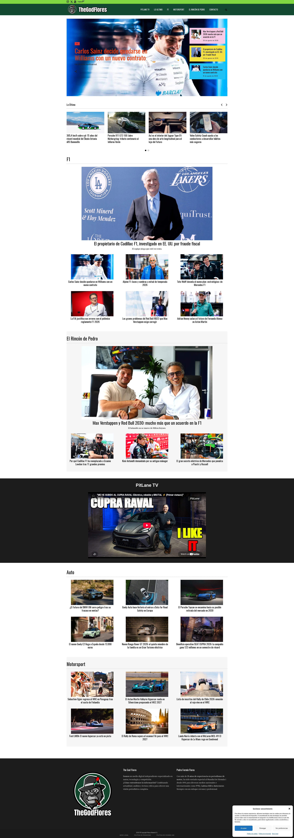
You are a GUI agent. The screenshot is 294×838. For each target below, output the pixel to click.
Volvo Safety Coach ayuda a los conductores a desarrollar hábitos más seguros (164, 139)
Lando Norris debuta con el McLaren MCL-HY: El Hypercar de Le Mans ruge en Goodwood (199, 737)
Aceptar (244, 828)
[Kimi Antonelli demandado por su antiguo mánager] (147, 445)
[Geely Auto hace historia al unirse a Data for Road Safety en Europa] (147, 592)
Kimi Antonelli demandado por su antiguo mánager (145, 461)
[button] (289, 809)
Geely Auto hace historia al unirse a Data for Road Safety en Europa (145, 608)
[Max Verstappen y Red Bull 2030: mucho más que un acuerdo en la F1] (147, 382)
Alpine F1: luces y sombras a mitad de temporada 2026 (145, 283)
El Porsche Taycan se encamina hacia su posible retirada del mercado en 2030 (199, 608)
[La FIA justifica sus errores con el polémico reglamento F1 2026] (92, 303)
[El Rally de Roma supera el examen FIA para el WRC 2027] (147, 721)
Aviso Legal (275, 834)
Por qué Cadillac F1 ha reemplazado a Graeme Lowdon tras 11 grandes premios (90, 462)
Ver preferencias (282, 828)
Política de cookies (252, 834)
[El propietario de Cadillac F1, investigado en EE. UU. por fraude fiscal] (147, 203)
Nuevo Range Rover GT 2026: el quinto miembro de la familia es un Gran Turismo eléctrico (145, 645)
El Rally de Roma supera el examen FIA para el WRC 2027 (145, 737)
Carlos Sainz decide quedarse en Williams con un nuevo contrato (111, 54)
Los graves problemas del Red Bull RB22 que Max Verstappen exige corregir (144, 320)
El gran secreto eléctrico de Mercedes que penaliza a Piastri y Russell (200, 462)
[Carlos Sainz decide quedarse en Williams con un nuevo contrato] (92, 266)
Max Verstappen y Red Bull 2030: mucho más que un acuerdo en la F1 (147, 423)
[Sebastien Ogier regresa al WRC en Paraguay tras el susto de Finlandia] (92, 684)
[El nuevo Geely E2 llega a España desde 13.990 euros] (92, 629)
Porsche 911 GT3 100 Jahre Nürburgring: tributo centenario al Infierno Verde (82, 139)
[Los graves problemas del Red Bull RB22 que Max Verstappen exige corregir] (147, 303)
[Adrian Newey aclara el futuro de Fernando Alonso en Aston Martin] (202, 303)
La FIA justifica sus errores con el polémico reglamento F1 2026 (90, 320)
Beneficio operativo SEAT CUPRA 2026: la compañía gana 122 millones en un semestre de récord (199, 645)
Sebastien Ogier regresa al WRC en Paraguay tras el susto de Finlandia (90, 700)
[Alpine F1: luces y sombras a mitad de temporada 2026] (147, 266)
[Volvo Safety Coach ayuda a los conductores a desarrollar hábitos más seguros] (168, 122)
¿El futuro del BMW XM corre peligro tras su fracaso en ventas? (90, 608)
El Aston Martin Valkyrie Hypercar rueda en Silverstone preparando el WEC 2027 (145, 700)
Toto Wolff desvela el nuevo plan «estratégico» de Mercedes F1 (199, 283)
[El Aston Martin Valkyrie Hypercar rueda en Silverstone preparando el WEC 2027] (147, 684)
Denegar (262, 828)
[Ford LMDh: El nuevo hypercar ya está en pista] (92, 721)
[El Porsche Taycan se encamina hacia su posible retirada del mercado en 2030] (202, 592)
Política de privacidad (265, 834)
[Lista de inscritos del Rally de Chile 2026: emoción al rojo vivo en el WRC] (202, 684)
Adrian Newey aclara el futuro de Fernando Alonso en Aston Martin (199, 320)
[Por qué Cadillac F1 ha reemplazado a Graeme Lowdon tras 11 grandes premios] (92, 445)
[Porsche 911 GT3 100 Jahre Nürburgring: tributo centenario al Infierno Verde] (85, 122)
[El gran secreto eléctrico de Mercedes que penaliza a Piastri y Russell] (202, 445)
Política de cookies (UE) (165, 835)
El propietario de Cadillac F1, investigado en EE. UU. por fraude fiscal (147, 243)
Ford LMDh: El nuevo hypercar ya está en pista (90, 736)
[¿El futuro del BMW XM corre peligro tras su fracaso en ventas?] (92, 592)
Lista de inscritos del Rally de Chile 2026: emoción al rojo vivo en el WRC (200, 700)
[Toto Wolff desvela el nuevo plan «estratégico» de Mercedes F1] (202, 266)
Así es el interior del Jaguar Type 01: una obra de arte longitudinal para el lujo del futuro (124, 139)
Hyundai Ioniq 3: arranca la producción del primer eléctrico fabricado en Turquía (204, 139)
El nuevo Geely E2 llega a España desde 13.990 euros (90, 645)
